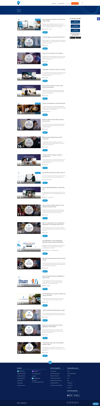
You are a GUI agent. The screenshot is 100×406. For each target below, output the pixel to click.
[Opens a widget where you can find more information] (95, 404)
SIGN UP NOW (50, 207)
